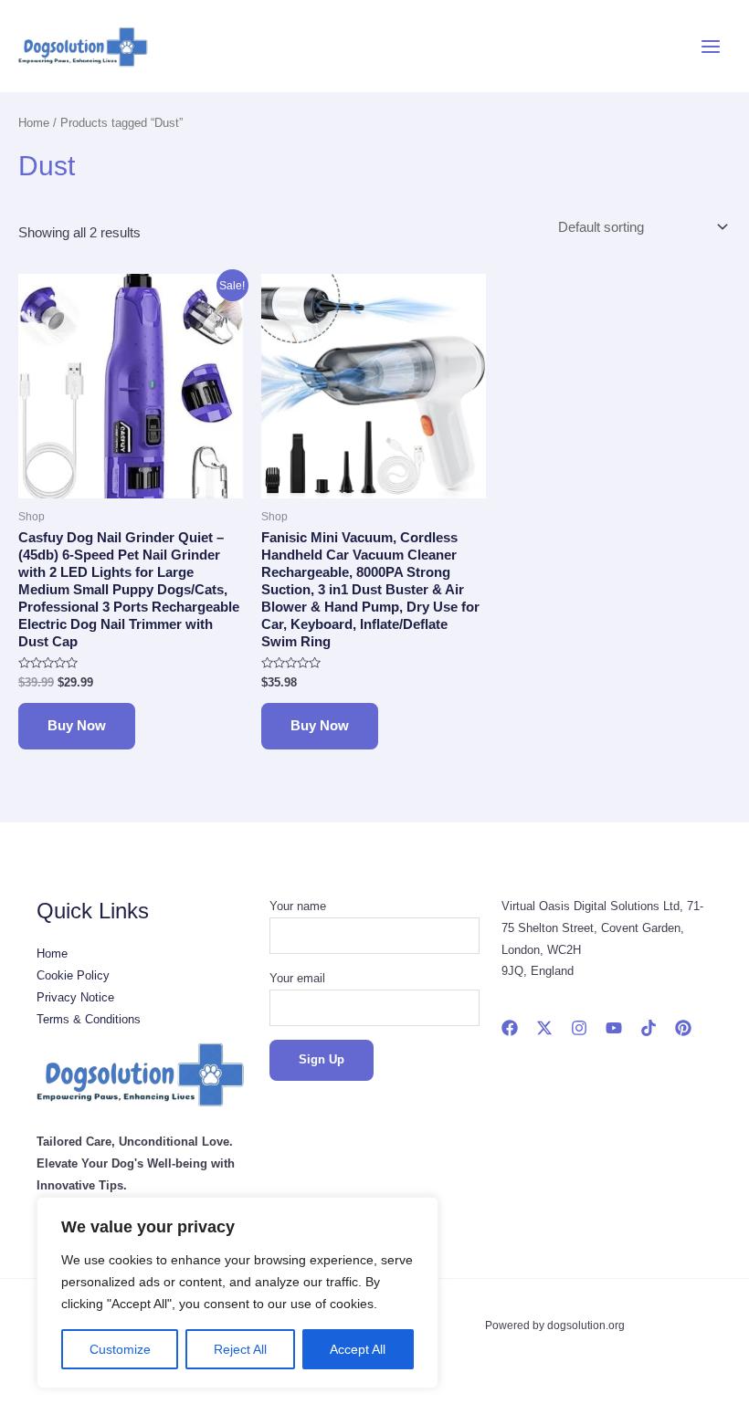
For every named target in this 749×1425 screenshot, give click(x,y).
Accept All (357, 1349)
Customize (120, 1349)
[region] (237, 1292)
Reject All (240, 1349)
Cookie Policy (73, 975)
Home (33, 123)
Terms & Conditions (89, 1019)
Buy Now (76, 725)
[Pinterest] (683, 1028)
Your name (297, 906)
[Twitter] (544, 1028)
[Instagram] (579, 1028)
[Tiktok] (648, 1028)
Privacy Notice (75, 997)
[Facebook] (509, 1028)
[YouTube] (614, 1028)
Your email (297, 978)
